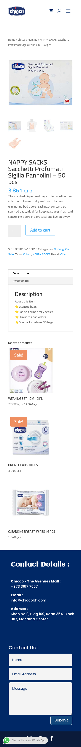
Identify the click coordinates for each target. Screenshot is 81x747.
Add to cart (40, 230)
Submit (61, 720)
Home (11, 39)
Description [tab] (21, 273)
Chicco (21, 39)
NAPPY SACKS (42, 254)
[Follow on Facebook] (52, 738)
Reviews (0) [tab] (21, 281)
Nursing (32, 39)
